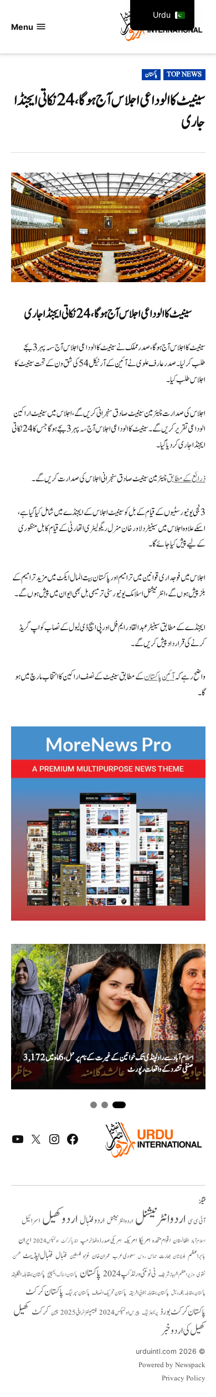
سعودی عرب (124, 1256)
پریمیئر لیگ (150, 1312)
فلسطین (75, 1256)
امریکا (144, 1240)
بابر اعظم (196, 1256)
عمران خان (101, 1256)
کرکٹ (40, 1312)
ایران (24, 1240)
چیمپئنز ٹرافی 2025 (78, 1313)
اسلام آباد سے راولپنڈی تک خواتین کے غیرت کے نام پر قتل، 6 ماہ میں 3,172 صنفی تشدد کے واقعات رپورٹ (108, 1063)
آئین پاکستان (159, 677)
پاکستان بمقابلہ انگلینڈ (28, 1275)
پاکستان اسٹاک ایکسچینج (62, 1275)
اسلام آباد (198, 1241)
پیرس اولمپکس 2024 (119, 1312)
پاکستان (151, 75)
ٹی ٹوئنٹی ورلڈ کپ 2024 (129, 1274)
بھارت (165, 1256)
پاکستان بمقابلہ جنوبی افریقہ (148, 1293)
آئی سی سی (196, 1221)
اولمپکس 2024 (46, 1241)
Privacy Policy (183, 1379)
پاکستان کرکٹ (44, 1292)
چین (54, 1312)
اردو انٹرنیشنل (160, 1219)
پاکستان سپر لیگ (77, 1293)
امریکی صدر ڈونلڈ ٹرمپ (100, 1241)
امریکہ (130, 1240)
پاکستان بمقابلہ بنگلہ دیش (188, 1293)
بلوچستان (179, 1257)
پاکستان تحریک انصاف (109, 1292)
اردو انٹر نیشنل (120, 1221)
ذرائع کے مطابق (186, 479)
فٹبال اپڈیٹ (38, 1255)
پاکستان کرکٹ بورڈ (182, 1312)
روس (142, 1256)
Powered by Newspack (171, 1365)
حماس (152, 1256)
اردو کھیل (60, 1219)
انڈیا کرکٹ (69, 1241)
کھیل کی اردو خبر (183, 1330)
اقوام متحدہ (161, 1240)
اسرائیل (31, 1220)
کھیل (21, 1311)
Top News (184, 75)
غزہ (86, 1256)
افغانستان (181, 1241)
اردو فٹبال (92, 1220)
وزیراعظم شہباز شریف (176, 1274)
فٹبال (61, 1256)
